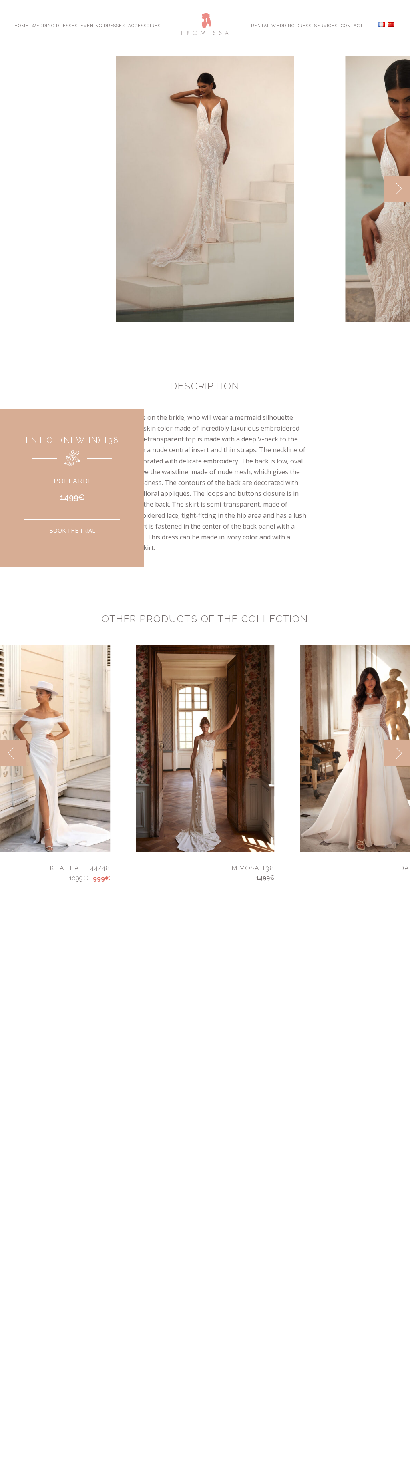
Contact (352, 25)
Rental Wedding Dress (281, 25)
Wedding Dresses (55, 25)
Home (21, 25)
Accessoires (144, 25)
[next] (397, 189)
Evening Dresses (102, 25)
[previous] (371, 189)
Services (326, 25)
